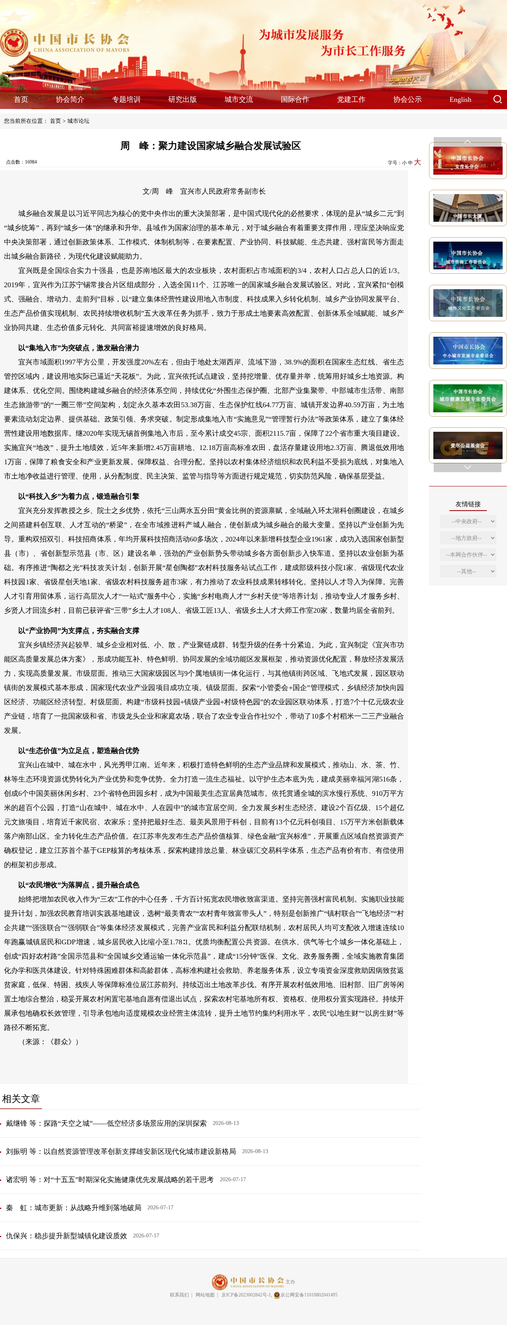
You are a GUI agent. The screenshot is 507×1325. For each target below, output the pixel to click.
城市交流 (239, 99)
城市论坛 (78, 121)
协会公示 (407, 99)
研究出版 (182, 99)
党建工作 (351, 99)
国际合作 (295, 99)
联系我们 (179, 1295)
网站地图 (205, 1295)
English (460, 99)
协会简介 (70, 99)
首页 (21, 99)
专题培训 (126, 99)
